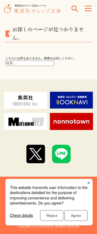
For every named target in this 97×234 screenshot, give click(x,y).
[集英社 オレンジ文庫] (33, 11)
